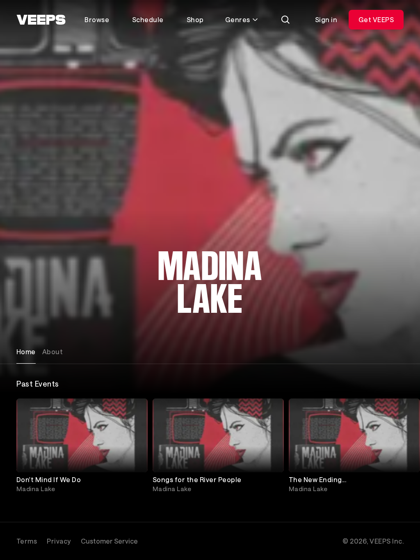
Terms (26, 541)
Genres (237, 19)
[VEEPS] (41, 20)
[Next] (394, 447)
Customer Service (109, 541)
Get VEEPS (376, 19)
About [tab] (52, 351)
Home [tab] (26, 351)
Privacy (59, 541)
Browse (96, 19)
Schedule (148, 19)
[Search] (285, 20)
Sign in (326, 19)
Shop (195, 19)
